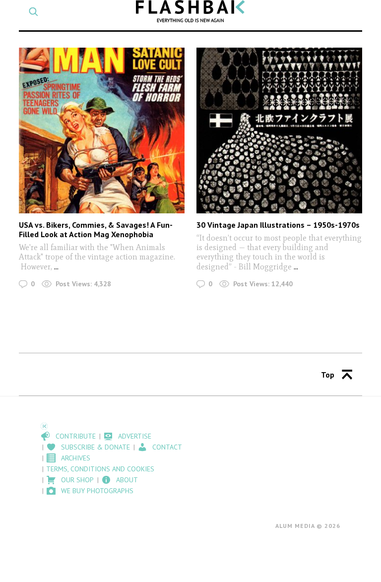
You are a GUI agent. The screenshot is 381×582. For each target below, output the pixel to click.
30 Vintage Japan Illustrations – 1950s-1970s (278, 225)
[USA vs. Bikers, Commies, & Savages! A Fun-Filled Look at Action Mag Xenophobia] (101, 130)
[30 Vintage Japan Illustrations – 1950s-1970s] (279, 130)
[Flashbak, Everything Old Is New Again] (190, 11)
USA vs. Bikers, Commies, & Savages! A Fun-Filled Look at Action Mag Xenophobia (96, 229)
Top (327, 375)
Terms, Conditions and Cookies (100, 468)
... (55, 266)
